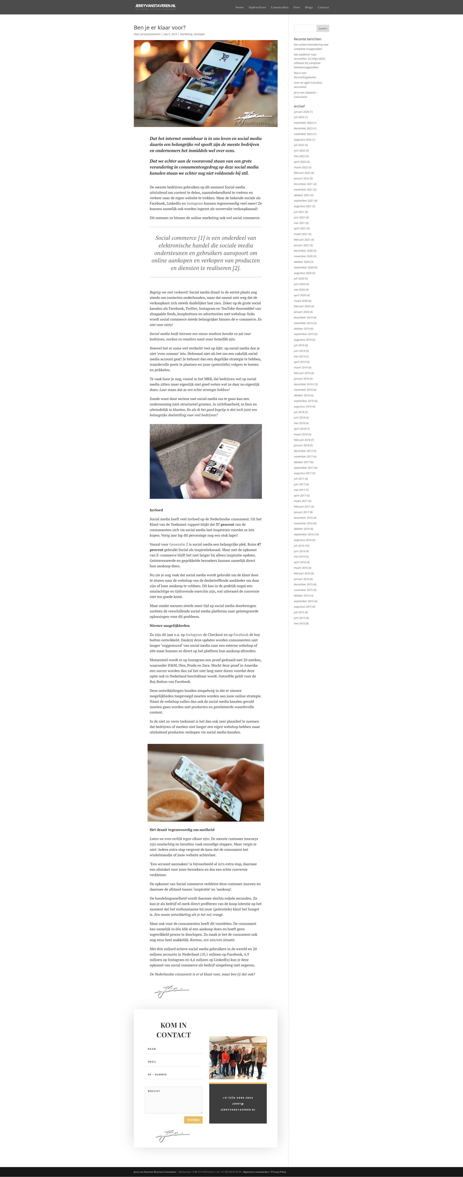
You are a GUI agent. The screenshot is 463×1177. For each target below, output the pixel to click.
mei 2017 (299, 490)
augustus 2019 (303, 339)
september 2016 (304, 534)
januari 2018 (301, 445)
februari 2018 (302, 440)
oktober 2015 (302, 595)
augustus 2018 (303, 406)
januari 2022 (301, 178)
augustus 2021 (303, 206)
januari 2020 (301, 312)
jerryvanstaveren (150, 34)
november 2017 (303, 456)
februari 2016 (302, 573)
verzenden (193, 1120)
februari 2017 (302, 506)
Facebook (241, 634)
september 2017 (304, 467)
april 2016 (300, 562)
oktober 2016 (302, 528)
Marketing (186, 34)
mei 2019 (299, 356)
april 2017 (300, 495)
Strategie (199, 34)
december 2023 (303, 128)
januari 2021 (301, 245)
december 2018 (303, 384)
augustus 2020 (303, 273)
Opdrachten (257, 7)
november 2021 (303, 189)
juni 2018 (299, 417)
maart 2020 (301, 301)
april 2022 (300, 161)
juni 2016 (299, 551)
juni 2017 (299, 484)
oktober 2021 (302, 195)
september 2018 (304, 401)
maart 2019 (301, 367)
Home (239, 7)
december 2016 (303, 517)
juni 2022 (299, 150)
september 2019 (304, 334)
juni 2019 (299, 351)
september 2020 (304, 267)
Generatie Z (178, 544)
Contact (323, 7)
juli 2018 (299, 412)
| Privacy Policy (278, 1171)
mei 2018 (299, 423)
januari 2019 (301, 378)
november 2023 (303, 134)
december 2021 (303, 184)
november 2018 (303, 389)
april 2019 (300, 362)
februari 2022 (302, 172)
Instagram (195, 203)
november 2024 (303, 122)
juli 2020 (299, 278)
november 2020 (303, 256)
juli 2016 (299, 545)
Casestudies (280, 7)
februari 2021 (302, 239)
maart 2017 (301, 501)
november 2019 (303, 323)
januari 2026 (301, 111)
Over (296, 7)
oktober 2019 (302, 328)
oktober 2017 (302, 462)
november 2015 (303, 590)
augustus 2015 (303, 606)
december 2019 (303, 317)
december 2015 (303, 584)
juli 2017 (299, 478)
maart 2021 (301, 234)
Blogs (309, 7)
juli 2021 (299, 211)
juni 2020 (299, 284)
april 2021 (300, 228)
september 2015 (304, 601)
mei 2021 (299, 223)
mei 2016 (299, 556)
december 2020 (303, 250)
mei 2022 (299, 156)
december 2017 (303, 451)
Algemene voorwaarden (256, 1171)
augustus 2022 (303, 139)
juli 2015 (299, 612)
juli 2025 (299, 117)
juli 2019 (299, 345)
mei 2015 (299, 623)
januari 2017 (301, 512)
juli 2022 (299, 145)
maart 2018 (301, 434)
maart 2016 (301, 567)
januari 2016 (301, 579)
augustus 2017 (303, 473)
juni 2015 (299, 617)
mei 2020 (299, 289)
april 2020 (300, 295)
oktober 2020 (302, 262)
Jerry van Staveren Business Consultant (155, 1171)
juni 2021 (299, 217)
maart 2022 (301, 167)
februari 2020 (302, 306)
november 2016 (303, 523)
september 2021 (304, 200)
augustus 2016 (303, 540)
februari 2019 (302, 373)
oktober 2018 (302, 395)
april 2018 (300, 428)
